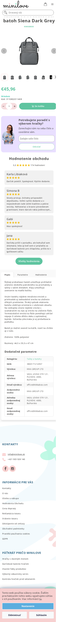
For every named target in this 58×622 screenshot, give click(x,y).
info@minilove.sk (16, 454)
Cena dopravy (9, 508)
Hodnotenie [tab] (41, 274)
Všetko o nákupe (10, 498)
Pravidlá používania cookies (16, 533)
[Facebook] (5, 468)
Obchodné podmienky (13, 528)
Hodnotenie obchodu (29, 158)
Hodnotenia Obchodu (13, 503)
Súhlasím (41, 615)
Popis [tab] (7, 274)
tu (40, 599)
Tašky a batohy (34, 359)
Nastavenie (28, 606)
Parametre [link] (22, 274)
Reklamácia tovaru (11, 513)
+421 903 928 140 (16, 459)
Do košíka (39, 106)
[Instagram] (12, 468)
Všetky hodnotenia (29, 261)
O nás (5, 493)
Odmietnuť (14, 615)
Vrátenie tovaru (10, 518)
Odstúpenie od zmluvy (13, 523)
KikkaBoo (29, 26)
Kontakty (6, 488)
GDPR (5, 538)
